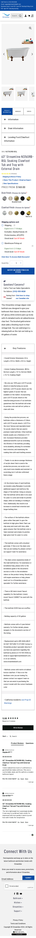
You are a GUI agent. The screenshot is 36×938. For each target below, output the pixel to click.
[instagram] (17, 893)
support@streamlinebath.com (13, 4)
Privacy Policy (18, 920)
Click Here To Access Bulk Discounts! (16, 257)
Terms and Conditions (18, 924)
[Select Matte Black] (22, 198)
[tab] (17, 743)
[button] (32, 54)
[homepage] (6, 15)
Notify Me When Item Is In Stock (18, 271)
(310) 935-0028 (12, 2)
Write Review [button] (18, 728)
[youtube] (21, 893)
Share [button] (26, 779)
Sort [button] (4, 736)
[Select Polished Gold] (28, 198)
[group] (18, 718)
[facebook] (14, 893)
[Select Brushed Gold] (16, 198)
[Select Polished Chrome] (4, 198)
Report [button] (22, 779)
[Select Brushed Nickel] (10, 198)
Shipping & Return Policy (11, 177)
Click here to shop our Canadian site (23, 297)
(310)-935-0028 (19, 291)
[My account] (25, 15)
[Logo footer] (19, 933)
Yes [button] (19, 779)
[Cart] (29, 15)
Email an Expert (25, 180)
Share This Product (10, 180)
